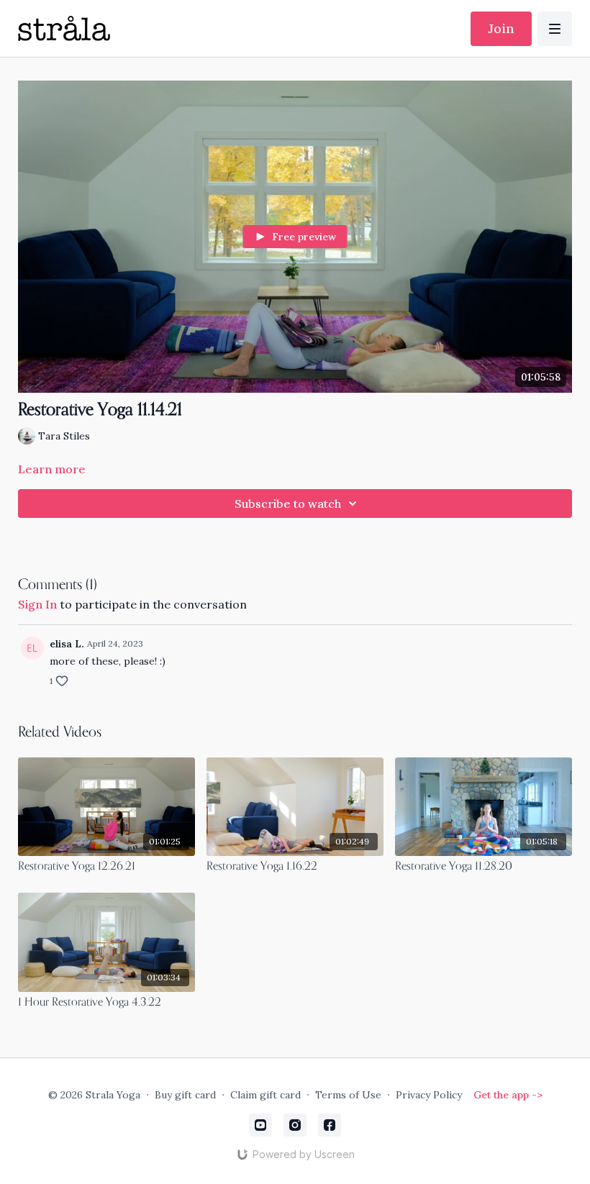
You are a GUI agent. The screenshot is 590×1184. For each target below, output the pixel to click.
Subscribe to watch (288, 503)
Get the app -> (508, 1094)
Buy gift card (185, 1094)
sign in (37, 604)
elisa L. (67, 643)
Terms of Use (348, 1094)
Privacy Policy (429, 1094)
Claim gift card (265, 1094)
